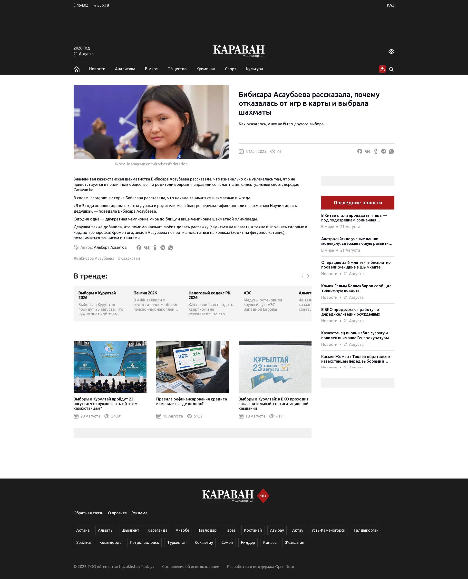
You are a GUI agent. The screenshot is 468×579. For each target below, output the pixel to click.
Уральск (83, 542)
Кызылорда (110, 542)
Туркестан (176, 542)
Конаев (270, 542)
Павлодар (206, 530)
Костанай (253, 530)
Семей (227, 542)
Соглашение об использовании (190, 566)
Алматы (105, 530)
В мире (151, 69)
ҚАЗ (390, 5)
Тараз (230, 530)
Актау (297, 530)
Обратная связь (88, 513)
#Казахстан (129, 258)
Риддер (248, 542)
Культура (254, 69)
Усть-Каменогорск (328, 530)
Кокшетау (204, 542)
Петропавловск (144, 542)
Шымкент (130, 530)
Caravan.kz (83, 190)
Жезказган (294, 542)
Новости (97, 69)
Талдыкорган (366, 530)
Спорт (230, 69)
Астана (83, 530)
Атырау (277, 530)
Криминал (205, 69)
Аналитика (125, 69)
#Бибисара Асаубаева (94, 258)
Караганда (157, 530)
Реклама (139, 513)
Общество (177, 69)
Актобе (182, 530)
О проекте (117, 513)
